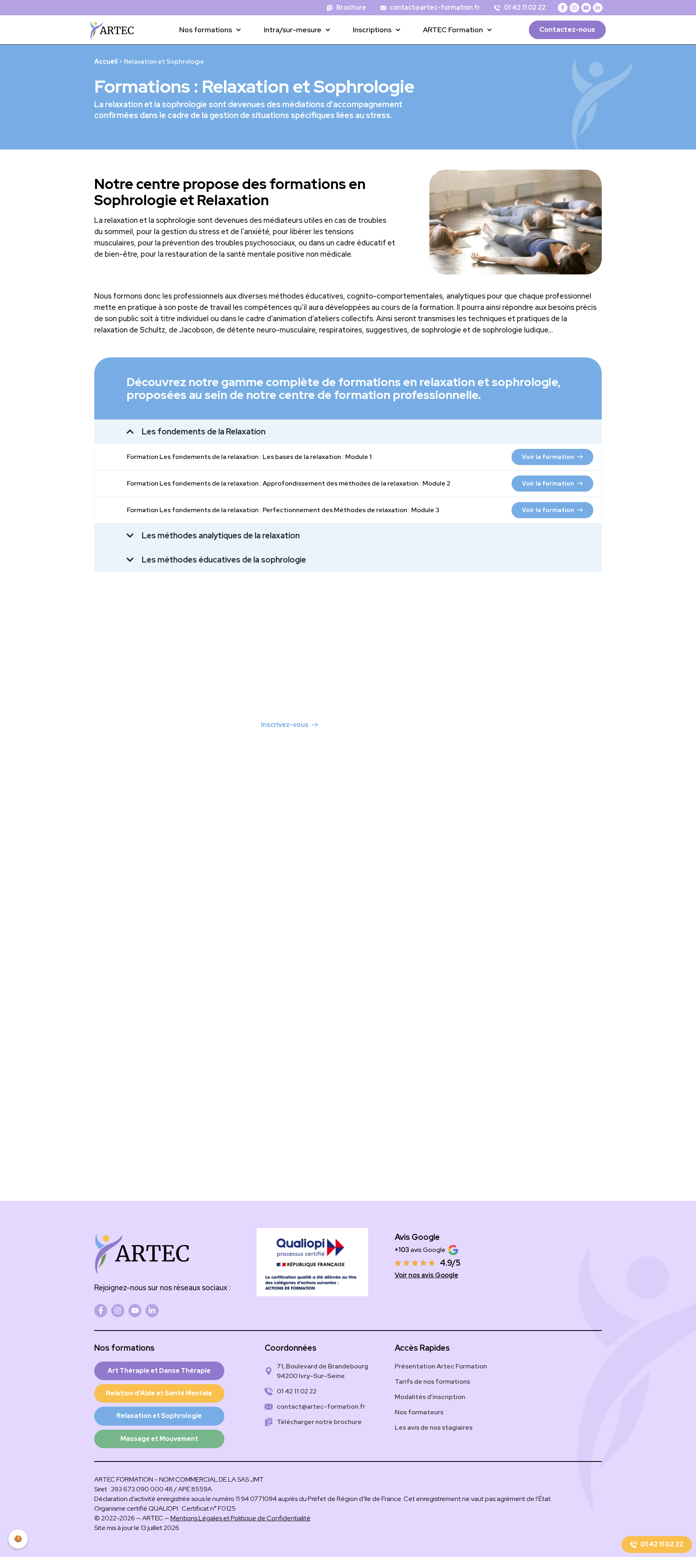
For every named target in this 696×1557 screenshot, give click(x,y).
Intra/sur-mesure (292, 29)
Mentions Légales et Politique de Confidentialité (240, 1518)
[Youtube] (586, 7)
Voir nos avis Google (426, 1275)
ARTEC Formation (453, 29)
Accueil (106, 61)
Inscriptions (372, 29)
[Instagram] (574, 7)
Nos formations (205, 29)
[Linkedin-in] (598, 7)
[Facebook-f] (563, 7)
